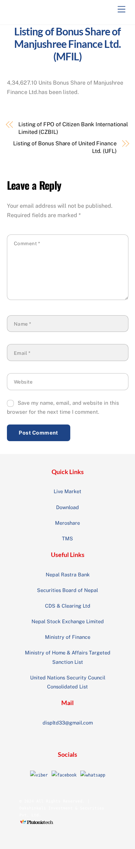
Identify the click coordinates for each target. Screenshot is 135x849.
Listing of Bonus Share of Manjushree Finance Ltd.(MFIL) (67, 43)
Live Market (67, 491)
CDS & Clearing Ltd (67, 606)
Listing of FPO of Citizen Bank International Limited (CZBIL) (73, 128)
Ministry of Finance (67, 637)
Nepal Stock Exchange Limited (68, 621)
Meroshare (67, 523)
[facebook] (64, 775)
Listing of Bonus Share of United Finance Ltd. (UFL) (65, 147)
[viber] (38, 775)
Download (67, 507)
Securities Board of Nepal (67, 590)
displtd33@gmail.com (68, 723)
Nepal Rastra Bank (68, 574)
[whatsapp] (93, 775)
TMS (67, 538)
